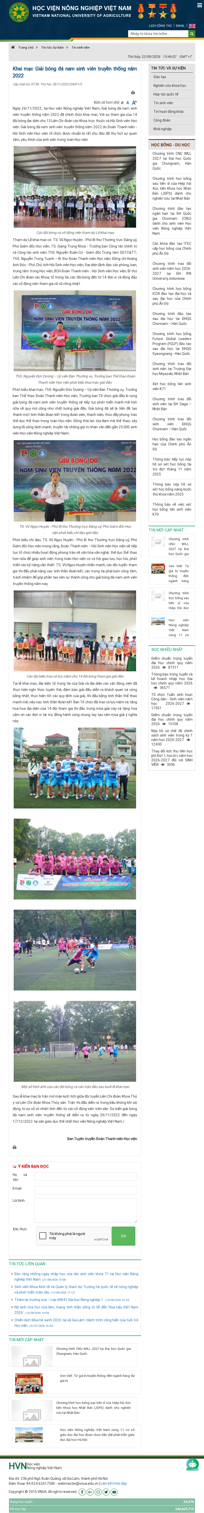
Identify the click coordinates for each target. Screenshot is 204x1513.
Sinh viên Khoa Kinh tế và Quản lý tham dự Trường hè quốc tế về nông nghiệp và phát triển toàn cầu (76, 1290)
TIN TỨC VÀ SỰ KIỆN (168, 68)
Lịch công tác (160, 26)
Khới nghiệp (162, 129)
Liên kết (107, 1483)
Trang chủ (25, 47)
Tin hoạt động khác (168, 111)
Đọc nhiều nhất (167, 649)
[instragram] (98, 1491)
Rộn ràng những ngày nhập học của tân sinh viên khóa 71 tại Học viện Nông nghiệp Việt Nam (76, 1277)
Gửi (123, 1236)
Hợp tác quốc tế (165, 94)
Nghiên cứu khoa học (169, 85)
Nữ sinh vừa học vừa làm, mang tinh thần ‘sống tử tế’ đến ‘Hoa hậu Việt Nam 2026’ (76, 1310)
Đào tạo (159, 77)
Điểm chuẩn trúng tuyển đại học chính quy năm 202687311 (172, 663)
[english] (192, 26)
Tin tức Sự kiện (52, 47)
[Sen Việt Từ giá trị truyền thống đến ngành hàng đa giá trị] (35, 1383)
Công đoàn (161, 120)
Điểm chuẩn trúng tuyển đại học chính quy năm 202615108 (172, 719)
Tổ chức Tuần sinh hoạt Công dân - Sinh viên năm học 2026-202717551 (172, 701)
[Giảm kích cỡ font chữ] (122, 102)
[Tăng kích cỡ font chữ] (134, 102)
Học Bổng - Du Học (170, 144)
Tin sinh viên (80, 47)
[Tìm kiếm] (192, 33)
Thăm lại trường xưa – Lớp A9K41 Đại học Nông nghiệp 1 (71, 1299)
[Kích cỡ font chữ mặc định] (128, 102)
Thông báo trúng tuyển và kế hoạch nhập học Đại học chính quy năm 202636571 (172, 681)
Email (180, 26)
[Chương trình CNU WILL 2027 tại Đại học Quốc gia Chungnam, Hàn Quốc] (31, 1362)
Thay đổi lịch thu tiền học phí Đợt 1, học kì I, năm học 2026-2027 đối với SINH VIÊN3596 (172, 758)
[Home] (96, 12)
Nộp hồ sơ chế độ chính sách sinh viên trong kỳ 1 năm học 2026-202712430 (172, 737)
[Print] (133, 92)
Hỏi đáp (121, 1483)
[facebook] (82, 1491)
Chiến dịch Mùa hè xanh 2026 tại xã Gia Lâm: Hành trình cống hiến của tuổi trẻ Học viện (76, 1323)
